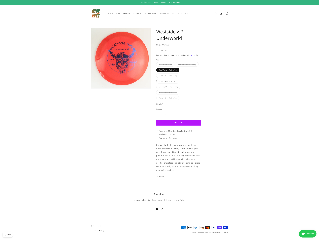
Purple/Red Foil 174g (168, 92)
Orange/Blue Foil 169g (168, 87)
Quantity (159, 109)
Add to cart (178, 122)
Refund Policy (179, 200)
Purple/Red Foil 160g (168, 75)
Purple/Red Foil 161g (168, 81)
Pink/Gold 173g (165, 64)
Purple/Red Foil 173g (168, 98)
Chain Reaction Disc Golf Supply (206, 232)
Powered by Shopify (222, 232)
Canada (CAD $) (98, 231)
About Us (146, 200)
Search (137, 200)
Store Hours (157, 200)
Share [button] (161, 176)
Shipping (167, 200)
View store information (168, 138)
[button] (216, 13)
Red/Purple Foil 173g (187, 64)
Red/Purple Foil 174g (168, 70)
